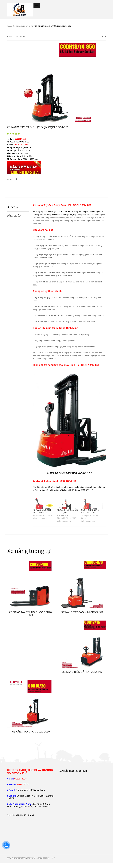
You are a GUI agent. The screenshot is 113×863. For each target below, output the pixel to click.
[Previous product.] (102, 36)
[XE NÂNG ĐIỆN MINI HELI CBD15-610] (43, 502)
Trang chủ (10, 26)
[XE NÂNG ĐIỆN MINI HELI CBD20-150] (92, 502)
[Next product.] (105, 36)
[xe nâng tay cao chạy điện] (56, 82)
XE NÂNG (18, 26)
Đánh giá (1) (14, 215)
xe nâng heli (49, 214)
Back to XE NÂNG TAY (16, 37)
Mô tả (14, 207)
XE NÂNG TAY (28, 26)
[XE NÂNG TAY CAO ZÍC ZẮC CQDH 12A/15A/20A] (67, 502)
